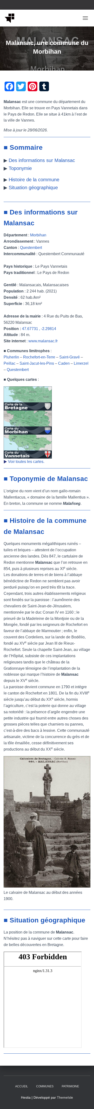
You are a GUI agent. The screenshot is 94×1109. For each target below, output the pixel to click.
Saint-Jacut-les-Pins (37, 363)
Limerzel (81, 363)
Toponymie (20, 168)
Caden (64, 363)
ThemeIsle (65, 1097)
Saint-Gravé (69, 357)
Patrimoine (70, 1086)
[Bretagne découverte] (11, 18)
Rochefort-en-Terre (39, 357)
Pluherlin (11, 357)
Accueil (21, 1086)
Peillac (9, 363)
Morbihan (38, 235)
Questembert (31, 248)
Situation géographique (33, 187)
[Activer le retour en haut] (84, 1099)
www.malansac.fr (43, 341)
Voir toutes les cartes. (26, 462)
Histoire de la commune (34, 179)
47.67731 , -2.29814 (39, 329)
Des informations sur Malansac (42, 160)
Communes (45, 1086)
